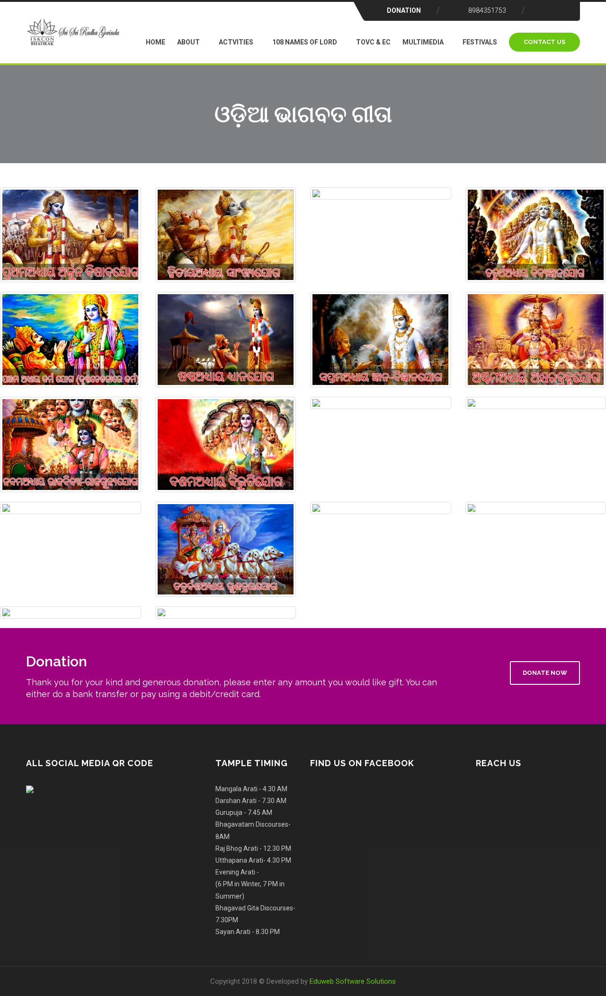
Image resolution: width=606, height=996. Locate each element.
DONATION (404, 10)
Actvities (236, 42)
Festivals (480, 42)
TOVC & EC (373, 42)
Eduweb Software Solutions (353, 981)
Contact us (544, 41)
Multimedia (423, 42)
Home (155, 42)
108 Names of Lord (304, 42)
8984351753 (487, 10)
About (188, 42)
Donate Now (545, 672)
